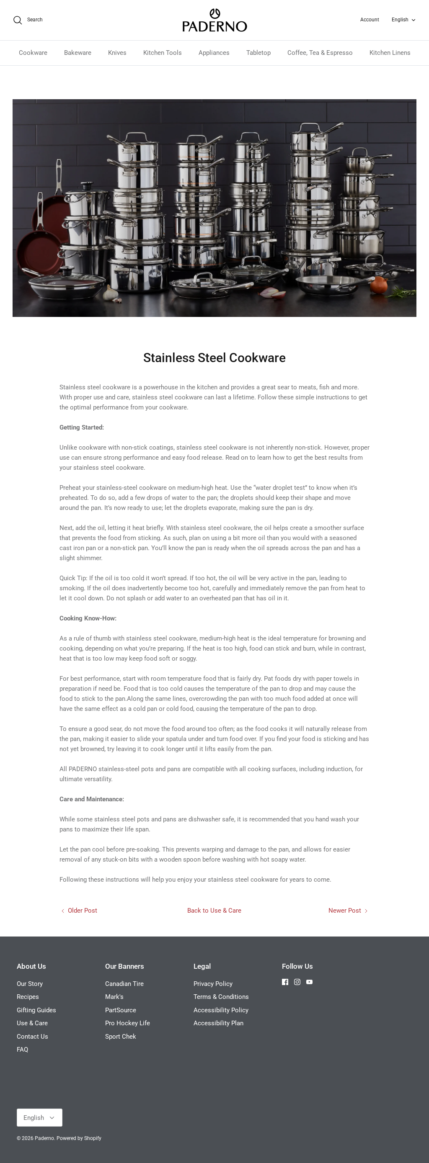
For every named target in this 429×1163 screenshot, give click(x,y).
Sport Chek (120, 1036)
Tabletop (258, 53)
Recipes (28, 997)
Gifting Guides (36, 1010)
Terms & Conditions (221, 997)
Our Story (30, 984)
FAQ (22, 1049)
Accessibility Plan (218, 1023)
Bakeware (77, 53)
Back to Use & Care (214, 910)
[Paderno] (214, 20)
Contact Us (32, 1036)
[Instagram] (297, 982)
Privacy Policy (213, 984)
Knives (117, 53)
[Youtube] (309, 982)
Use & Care (32, 1023)
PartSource (120, 1010)
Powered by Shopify (79, 1138)
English (400, 20)
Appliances (214, 53)
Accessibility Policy (221, 1010)
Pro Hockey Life (127, 1023)
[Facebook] (285, 982)
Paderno (44, 1138)
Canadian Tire (124, 984)
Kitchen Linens (390, 53)
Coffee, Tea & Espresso (320, 53)
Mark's (114, 997)
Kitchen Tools (162, 53)
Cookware (33, 53)
